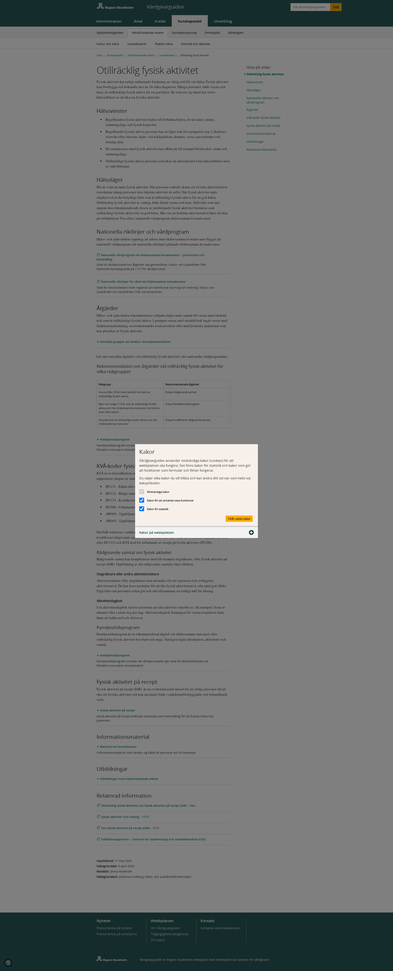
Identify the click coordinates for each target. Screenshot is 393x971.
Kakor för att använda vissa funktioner (170, 500)
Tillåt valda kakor (239, 518)
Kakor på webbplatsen (156, 532)
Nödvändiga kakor (158, 492)
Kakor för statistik (157, 509)
